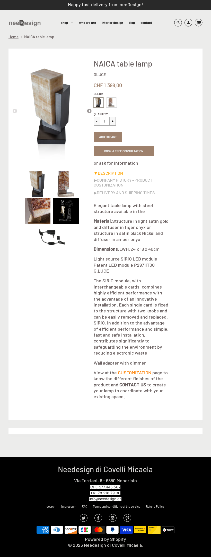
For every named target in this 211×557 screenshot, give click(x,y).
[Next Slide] (89, 111)
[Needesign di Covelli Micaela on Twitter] (83, 519)
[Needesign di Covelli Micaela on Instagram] (113, 519)
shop (65, 23)
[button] (108, 137)
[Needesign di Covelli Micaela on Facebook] (98, 519)
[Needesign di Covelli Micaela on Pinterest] (127, 519)
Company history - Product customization (123, 182)
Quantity (101, 114)
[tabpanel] (37, 184)
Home (13, 36)
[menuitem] (67, 22)
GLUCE (100, 74)
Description (110, 173)
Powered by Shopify (105, 539)
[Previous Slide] (14, 111)
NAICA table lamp (39, 36)
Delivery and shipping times (126, 192)
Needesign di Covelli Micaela (105, 469)
